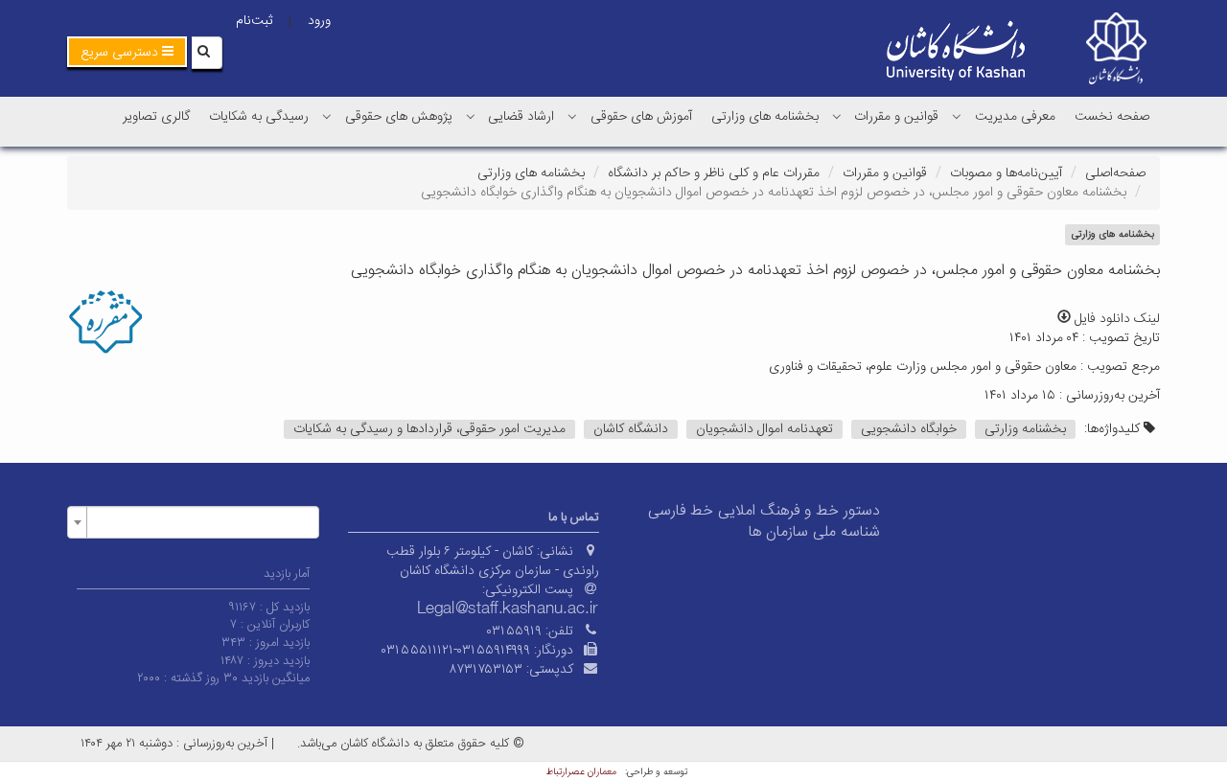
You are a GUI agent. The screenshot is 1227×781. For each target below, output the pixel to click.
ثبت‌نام (254, 21)
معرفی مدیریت (1015, 116)
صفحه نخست (1112, 116)
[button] (127, 51)
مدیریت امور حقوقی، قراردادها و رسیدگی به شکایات (429, 429)
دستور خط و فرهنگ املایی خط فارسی (764, 511)
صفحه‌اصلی (1115, 173)
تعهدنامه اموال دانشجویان (764, 429)
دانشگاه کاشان (630, 429)
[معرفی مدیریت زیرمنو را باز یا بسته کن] (956, 116)
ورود (319, 21)
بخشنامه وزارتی (1025, 429)
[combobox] (193, 522)
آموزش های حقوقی (641, 116)
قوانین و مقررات (896, 116)
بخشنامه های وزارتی (765, 116)
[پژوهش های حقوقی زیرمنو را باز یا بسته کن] (327, 116)
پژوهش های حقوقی (398, 116)
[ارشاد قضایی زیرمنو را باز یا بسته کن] (470, 116)
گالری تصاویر (156, 116)
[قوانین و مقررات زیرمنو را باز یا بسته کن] (836, 116)
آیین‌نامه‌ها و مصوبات (1006, 173)
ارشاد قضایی (521, 116)
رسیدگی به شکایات (259, 116)
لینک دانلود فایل (1115, 319)
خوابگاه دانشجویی (909, 429)
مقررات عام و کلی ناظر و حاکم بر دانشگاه (714, 173)
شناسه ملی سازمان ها (814, 532)
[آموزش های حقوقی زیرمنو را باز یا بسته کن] (572, 116)
